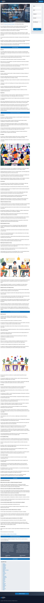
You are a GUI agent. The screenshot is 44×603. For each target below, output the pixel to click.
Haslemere (4, 585)
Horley (4, 587)
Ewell (3, 582)
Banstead (4, 583)
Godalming (4, 576)
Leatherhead (5, 577)
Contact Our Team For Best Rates (15, 112)
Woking (4, 563)
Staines (4, 574)
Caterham (4, 588)
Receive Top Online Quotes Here (15, 311)
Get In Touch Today (15, 47)
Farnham (4, 581)
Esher (4, 575)
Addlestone (4, 564)
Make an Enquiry (22, 593)
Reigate (4, 584)
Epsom (4, 580)
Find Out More (15, 478)
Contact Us (41, 1)
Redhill (4, 586)
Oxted (4, 589)
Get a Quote (15, 17)
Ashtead (4, 578)
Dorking (4, 579)
